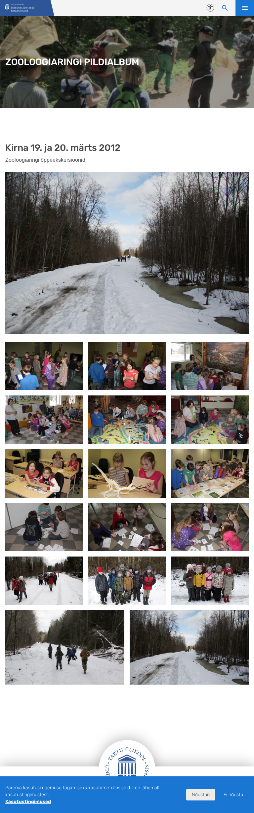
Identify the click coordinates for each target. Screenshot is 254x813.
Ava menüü (244, 8)
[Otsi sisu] (225, 8)
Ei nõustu (233, 794)
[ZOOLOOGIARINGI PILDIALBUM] (19, 8)
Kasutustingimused (28, 801)
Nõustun (201, 794)
